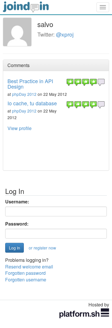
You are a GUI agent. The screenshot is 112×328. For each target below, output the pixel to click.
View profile (19, 128)
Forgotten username (25, 279)
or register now (42, 248)
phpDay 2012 (24, 94)
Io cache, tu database (32, 103)
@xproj (65, 34)
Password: (16, 224)
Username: (17, 202)
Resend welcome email (29, 266)
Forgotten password (25, 273)
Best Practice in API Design (30, 83)
